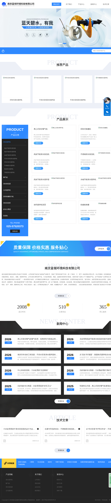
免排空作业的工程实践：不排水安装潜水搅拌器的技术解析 (38, 355)
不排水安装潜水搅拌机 (78, 100)
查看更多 (61, 296)
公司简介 (37, 479)
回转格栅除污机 (8, 196)
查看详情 (38, 143)
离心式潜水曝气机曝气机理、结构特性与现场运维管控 (38, 339)
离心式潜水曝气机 (41, 129)
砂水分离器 (7, 209)
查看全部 (15, 231)
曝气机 (5, 177)
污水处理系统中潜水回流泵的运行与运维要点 (19, 429)
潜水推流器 (7, 184)
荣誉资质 (37, 483)
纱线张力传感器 (72, 462)
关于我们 (69, 4)
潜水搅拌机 (7, 142)
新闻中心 (94, 4)
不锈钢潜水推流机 (87, 154)
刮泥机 (5, 216)
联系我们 (37, 490)
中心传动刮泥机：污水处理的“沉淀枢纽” (33, 370)
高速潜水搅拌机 (8, 169)
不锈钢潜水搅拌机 (9, 165)
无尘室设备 (40, 462)
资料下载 (59, 490)
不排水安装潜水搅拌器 (47, 100)
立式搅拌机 (7, 190)
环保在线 (104, 500)
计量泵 (32, 462)
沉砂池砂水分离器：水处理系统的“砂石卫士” (35, 386)
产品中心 (81, 4)
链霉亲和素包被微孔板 (87, 462)
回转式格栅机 (86, 129)
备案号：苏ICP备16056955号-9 (46, 500)
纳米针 (50, 462)
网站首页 (56, 4)
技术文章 (106, 4)
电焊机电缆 (101, 462)
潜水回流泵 (7, 203)
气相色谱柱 (21, 464)
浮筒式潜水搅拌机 (16, 100)
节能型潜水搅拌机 (9, 172)
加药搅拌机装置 (40, 205)
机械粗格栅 (85, 205)
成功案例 (59, 487)
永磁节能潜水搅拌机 (10, 155)
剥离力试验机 (22, 462)
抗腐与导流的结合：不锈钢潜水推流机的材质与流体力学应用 (61, 429)
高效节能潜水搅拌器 (10, 151)
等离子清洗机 (60, 462)
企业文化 (37, 487)
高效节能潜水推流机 (10, 148)
